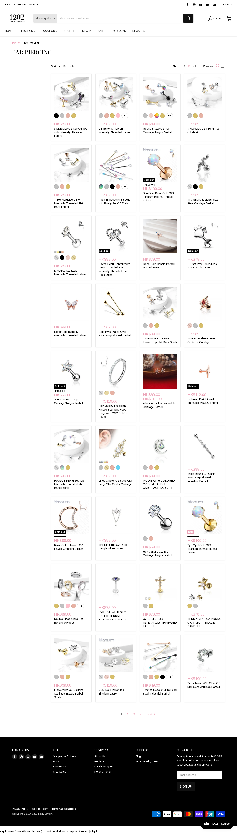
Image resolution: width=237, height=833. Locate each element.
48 (194, 66)
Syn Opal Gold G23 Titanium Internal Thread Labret (202, 548)
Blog (138, 756)
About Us (33, 4)
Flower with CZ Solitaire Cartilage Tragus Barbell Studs (68, 693)
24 (183, 66)
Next (149, 714)
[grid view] (217, 66)
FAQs (7, 4)
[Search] (188, 18)
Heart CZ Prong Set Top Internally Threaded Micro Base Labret (69, 484)
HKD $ (226, 4)
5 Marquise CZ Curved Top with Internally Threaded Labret (70, 132)
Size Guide (20, 4)
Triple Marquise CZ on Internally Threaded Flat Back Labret (68, 203)
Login (217, 18)
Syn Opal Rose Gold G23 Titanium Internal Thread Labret (158, 196)
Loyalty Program (103, 766)
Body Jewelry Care (147, 761)
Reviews (99, 761)
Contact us (59, 766)
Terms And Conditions (64, 808)
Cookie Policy (40, 808)
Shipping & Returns (64, 756)
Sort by (55, 66)
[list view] (222, 66)
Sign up (186, 786)
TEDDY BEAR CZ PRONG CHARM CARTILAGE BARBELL (204, 622)
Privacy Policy (20, 808)
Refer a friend (102, 771)
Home (16, 42)
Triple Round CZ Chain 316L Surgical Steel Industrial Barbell (201, 477)
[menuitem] (9, 31)
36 (189, 66)
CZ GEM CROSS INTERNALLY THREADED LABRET (160, 622)
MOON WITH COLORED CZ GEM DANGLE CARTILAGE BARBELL (159, 484)
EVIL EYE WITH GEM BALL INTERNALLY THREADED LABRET (112, 616)
